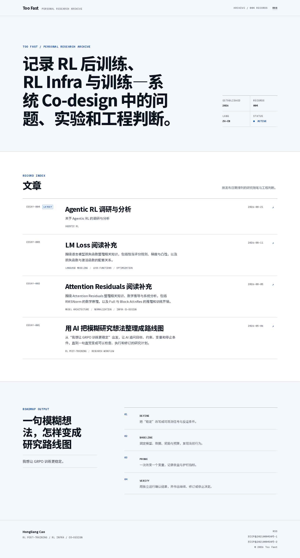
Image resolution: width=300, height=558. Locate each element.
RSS (275, 8)
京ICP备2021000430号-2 (262, 541)
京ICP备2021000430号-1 (262, 536)
